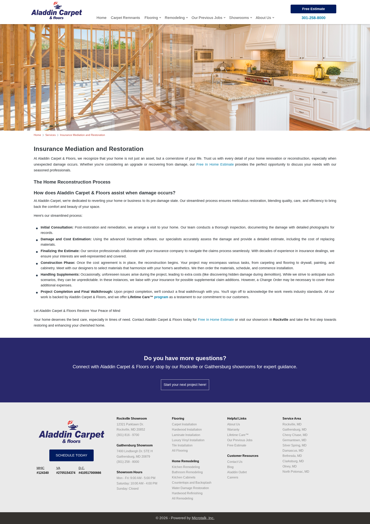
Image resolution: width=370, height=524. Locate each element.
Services (50, 134)
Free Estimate (313, 9)
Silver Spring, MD (295, 445)
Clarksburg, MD (293, 461)
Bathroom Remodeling (187, 472)
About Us (264, 18)
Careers (232, 477)
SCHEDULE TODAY (71, 455)
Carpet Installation (184, 424)
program (161, 297)
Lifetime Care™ (238, 435)
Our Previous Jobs (207, 18)
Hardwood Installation (187, 429)
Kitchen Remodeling (186, 467)
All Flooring (180, 450)
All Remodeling (182, 498)
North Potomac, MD (296, 471)
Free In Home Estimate (215, 164)
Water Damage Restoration (190, 488)
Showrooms (239, 18)
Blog (230, 467)
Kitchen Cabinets (183, 477)
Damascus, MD (293, 450)
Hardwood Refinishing (187, 493)
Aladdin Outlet (237, 472)
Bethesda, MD (292, 455)
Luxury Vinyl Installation (188, 440)
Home (102, 18)
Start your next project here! (185, 385)
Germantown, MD (294, 440)
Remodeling (175, 18)
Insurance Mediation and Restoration (82, 134)
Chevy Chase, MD (295, 435)
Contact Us (234, 461)
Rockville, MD (292, 424)
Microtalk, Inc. (203, 518)
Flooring (152, 18)
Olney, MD (290, 466)
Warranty (233, 429)
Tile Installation (182, 445)
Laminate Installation (186, 435)
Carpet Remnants (125, 18)
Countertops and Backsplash (191, 482)
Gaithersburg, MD (295, 429)
